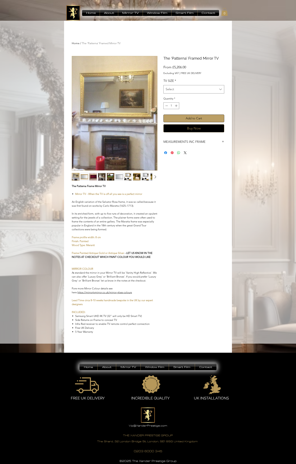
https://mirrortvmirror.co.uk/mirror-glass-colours (104, 292)
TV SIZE (169, 81)
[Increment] (176, 106)
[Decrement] (166, 106)
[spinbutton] (171, 106)
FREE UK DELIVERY (191, 73)
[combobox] (193, 89)
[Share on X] (185, 153)
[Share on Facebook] (166, 153)
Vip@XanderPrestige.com (148, 425)
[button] (109, 13)
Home (75, 43)
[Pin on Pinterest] (172, 153)
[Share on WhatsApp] (179, 153)
